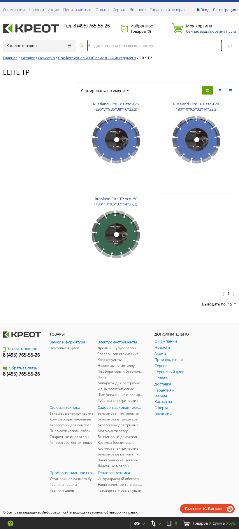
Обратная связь (23, 368)
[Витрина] (207, 90)
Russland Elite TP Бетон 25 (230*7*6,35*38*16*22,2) (116, 106)
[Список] (230, 90)
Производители (77, 9)
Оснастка (46, 57)
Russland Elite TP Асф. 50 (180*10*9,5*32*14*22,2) (115, 201)
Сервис (119, 9)
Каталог (28, 57)
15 (230, 304)
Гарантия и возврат (167, 9)
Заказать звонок (22, 348)
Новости (36, 9)
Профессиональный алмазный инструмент (97, 57)
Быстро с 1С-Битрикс (203, 508)
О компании (14, 9)
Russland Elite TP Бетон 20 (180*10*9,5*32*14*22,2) (196, 106)
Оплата (102, 9)
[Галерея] (219, 90)
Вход (205, 9)
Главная (10, 57)
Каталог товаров (21, 45)
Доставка (138, 9)
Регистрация (224, 9)
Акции (53, 9)
